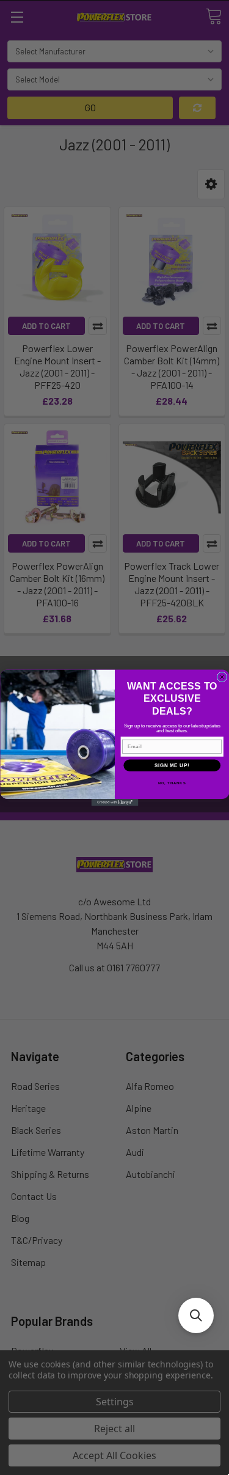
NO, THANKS (172, 783)
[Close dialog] (221, 676)
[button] (196, 1315)
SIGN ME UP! (171, 764)
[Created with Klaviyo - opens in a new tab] (114, 802)
